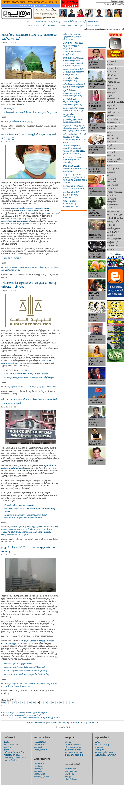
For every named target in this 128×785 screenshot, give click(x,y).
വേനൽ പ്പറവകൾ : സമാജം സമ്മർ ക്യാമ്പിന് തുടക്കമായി (75, 168)
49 (34, 703)
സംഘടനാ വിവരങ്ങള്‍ (57, 723)
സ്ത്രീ (109, 145)
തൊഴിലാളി (45, 683)
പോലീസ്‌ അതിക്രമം (11, 532)
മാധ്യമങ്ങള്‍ (113, 232)
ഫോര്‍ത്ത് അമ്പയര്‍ (74, 755)
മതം (22, 121)
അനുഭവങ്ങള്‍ (40, 750)
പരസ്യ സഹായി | (78, 723)
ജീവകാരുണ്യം (32, 683)
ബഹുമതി (111, 92)
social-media (113, 112)
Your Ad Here (115, 254)
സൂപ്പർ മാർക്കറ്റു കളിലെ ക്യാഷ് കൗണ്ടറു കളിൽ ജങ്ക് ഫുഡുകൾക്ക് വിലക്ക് (74, 128)
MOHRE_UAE (10, 109)
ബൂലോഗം (100, 747)
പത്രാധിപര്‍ (92, 723)
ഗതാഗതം (112, 142)
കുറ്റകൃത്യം (36, 527)
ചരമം (109, 207)
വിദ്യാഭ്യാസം (114, 123)
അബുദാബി (25, 267)
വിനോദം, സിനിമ (12, 755)
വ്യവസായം (113, 149)
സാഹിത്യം (112, 188)
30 (22, 703)
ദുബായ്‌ (48, 267)
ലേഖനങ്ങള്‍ (40, 742)
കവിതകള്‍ (39, 744)
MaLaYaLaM (16, 258)
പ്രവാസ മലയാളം (73, 752)
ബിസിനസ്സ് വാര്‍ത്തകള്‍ (15, 757)
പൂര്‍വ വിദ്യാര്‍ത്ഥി (112, 97)
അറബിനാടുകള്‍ (11, 744)
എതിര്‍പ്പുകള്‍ (24, 527)
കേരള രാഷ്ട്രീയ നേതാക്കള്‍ (114, 160)
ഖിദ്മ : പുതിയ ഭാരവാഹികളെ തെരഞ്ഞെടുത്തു (70, 203)
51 (42, 703)
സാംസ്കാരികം (113, 169)
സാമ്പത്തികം (51, 387)
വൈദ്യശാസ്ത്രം (115, 214)
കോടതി (25, 529)
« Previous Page (7, 712)
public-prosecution (19, 387)
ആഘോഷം (112, 89)
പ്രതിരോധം (27, 532)
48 (30, 703)
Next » (11, 718)
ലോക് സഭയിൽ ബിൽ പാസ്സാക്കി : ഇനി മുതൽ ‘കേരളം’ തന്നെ (73, 72)
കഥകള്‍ (38, 747)
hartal (14, 527)
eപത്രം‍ (120, 4)
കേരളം (7, 742)
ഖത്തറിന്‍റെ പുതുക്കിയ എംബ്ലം (43, 718)
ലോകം (7, 750)
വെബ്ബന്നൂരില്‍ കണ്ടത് (105, 752)
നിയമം (15, 121)
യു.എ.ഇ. (29, 121)
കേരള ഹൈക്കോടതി (10, 529)
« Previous (21, 712)
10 (14, 703)
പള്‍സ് (68, 742)
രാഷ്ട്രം (7, 747)
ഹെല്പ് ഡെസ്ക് (102, 744)
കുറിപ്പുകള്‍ (39, 774)
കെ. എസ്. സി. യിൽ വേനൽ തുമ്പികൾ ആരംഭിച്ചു (72, 159)
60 (53, 703)
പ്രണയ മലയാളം (73, 747)
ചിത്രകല (38, 766)
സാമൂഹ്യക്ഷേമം (115, 192)
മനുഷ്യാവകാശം (42, 532)
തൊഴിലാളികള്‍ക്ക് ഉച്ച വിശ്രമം (18, 663)
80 (61, 703)
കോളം (68, 776)
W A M (7, 258)
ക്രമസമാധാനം (37, 529)
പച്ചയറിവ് (69, 774)
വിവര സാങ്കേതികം (73, 744)
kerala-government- (112, 137)
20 (18, 703)
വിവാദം (110, 85)
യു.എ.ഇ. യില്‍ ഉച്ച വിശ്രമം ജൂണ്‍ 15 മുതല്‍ (24, 667)
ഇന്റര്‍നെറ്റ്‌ (112, 242)
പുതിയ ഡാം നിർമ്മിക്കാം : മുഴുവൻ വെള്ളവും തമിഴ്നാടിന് (74, 45)
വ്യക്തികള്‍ (70, 779)
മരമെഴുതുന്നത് (41, 776)
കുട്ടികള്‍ (111, 105)
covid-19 (15, 267)
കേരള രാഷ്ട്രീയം (51, 527)
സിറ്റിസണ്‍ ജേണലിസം (14, 752)
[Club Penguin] (115, 267)
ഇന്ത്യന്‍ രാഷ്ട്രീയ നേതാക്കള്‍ (112, 201)
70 (57, 703)
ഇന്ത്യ (110, 116)
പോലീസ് (111, 249)
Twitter (28, 370)
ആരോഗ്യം (38, 267)
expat (109, 165)
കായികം (111, 235)
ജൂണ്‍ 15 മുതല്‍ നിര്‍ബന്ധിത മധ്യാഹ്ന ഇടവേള (26, 671)
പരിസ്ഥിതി (6, 686)
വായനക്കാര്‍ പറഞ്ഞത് (105, 755)
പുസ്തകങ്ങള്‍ (70, 771)
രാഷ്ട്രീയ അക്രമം (9, 534)
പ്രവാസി (5, 270)
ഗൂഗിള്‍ (110, 4)
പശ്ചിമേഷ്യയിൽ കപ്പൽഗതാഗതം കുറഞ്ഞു (71, 194)
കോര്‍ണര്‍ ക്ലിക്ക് (73, 750)
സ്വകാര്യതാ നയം (36, 723)
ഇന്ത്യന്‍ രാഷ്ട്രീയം (111, 180)
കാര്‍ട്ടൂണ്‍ (99, 750)
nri (108, 175)
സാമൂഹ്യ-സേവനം (112, 127)
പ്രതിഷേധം (113, 246)
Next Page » (22, 718)
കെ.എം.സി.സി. (114, 221)
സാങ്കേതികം (113, 119)
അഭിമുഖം (38, 769)
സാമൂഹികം (24, 534)
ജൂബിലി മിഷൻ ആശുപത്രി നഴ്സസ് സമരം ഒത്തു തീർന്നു (72, 93)
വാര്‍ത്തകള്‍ (70, 769)
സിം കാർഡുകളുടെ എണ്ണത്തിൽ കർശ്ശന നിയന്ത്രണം (72, 36)
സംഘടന (111, 71)
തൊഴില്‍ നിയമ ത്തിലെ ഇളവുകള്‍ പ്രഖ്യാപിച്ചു (26, 674)
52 (46, 703)
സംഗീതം (111, 195)
